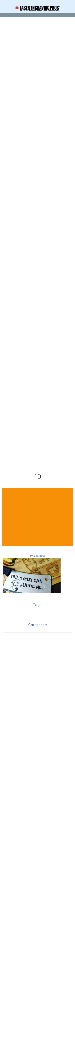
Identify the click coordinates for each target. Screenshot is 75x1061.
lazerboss (39, 555)
